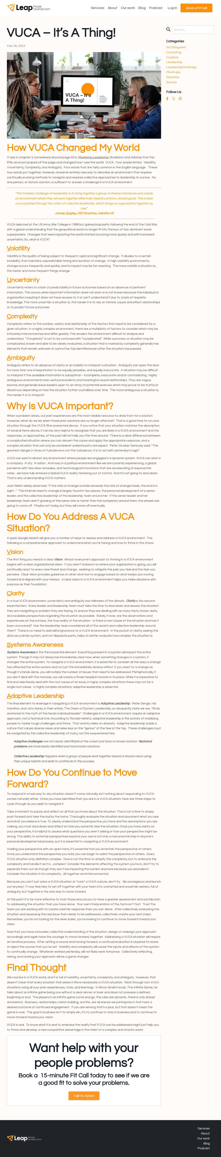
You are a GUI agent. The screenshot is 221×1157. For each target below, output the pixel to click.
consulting (173, 52)
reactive (172, 77)
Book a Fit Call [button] (196, 8)
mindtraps (173, 72)
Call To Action (84, 1095)
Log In (172, 8)
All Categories (176, 47)
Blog (142, 8)
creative (172, 57)
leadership (174, 62)
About (112, 8)
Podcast (155, 8)
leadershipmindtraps (181, 67)
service (171, 82)
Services (97, 8)
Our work (128, 8)
